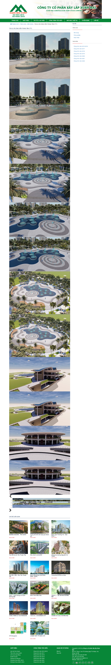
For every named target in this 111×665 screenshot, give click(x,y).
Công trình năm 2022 (79, 61)
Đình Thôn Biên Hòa (36, 595)
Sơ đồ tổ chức (14, 656)
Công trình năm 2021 (79, 58)
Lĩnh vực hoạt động (15, 655)
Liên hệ (96, 20)
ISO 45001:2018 (18, 17)
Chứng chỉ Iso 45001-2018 (17, 662)
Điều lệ (58, 651)
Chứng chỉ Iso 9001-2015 (17, 660)
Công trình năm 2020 (79, 56)
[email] (83, 662)
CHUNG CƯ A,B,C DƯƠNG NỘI (59, 615)
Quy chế (59, 653)
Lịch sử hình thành (15, 651)
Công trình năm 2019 (79, 53)
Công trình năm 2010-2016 (81, 46)
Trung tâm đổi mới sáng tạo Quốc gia (39, 535)
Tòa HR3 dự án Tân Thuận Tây (17, 555)
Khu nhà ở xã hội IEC (36, 555)
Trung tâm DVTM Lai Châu (58, 575)
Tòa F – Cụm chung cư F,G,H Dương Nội (17, 596)
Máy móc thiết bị (72, 20)
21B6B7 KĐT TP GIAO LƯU (37, 636)
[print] (89, 662)
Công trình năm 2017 (79, 48)
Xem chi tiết (11, 537)
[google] (86, 662)
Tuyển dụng (85, 20)
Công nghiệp (77, 35)
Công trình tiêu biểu (55, 20)
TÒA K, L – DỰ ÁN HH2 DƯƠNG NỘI (60, 596)
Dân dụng (30, 24)
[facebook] (73, 662)
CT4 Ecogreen (13, 636)
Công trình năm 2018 (79, 51)
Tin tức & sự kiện (39, 20)
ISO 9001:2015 (18, 15)
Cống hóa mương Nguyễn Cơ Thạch (59, 555)
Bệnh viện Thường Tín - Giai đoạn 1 (59, 535)
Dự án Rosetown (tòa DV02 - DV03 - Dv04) (38, 575)
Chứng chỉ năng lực (15, 658)
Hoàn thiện (76, 37)
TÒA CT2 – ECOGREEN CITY (38, 615)
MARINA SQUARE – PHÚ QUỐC (17, 534)
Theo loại (23, 24)
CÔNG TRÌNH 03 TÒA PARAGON (18, 615)
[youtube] (76, 662)
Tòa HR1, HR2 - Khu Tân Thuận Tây (17, 575)
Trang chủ (14, 20)
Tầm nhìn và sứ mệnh (16, 653)
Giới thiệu (26, 20)
